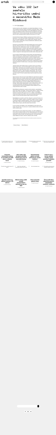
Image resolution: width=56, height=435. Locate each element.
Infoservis (21, 25)
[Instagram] (28, 411)
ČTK (18, 25)
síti (20, 95)
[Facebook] (25, 411)
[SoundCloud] (31, 411)
